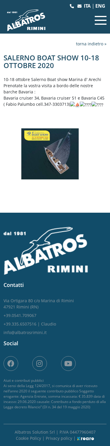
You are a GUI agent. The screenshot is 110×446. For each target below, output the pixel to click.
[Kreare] (85, 438)
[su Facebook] (11, 363)
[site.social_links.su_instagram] (39, 363)
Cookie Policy (29, 438)
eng (100, 6)
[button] (72, 6)
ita (88, 6)
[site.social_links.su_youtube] (68, 363)
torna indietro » (91, 44)
